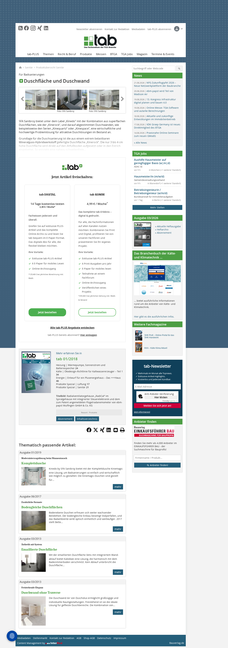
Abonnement (65, 418)
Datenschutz (104, 638)
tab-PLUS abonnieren (159, 29)
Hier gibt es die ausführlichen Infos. (154, 316)
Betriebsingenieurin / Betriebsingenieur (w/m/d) (150, 191)
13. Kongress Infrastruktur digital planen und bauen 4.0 (155, 101)
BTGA (113, 54)
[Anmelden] (178, 29)
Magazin (142, 54)
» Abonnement (163, 232)
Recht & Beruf (67, 54)
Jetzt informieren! (142, 412)
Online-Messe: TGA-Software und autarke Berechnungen (156, 109)
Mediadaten (138, 29)
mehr (118, 487)
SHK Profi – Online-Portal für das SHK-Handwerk (159, 336)
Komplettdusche (33, 463)
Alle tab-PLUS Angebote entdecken (72, 327)
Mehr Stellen (157, 207)
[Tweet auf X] (95, 431)
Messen (101, 54)
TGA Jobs (127, 54)
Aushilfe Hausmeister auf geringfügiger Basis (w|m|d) (152, 161)
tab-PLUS (33, 54)
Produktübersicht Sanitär (50, 67)
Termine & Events (162, 54)
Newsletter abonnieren (89, 29)
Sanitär (29, 67)
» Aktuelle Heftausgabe (168, 226)
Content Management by (31, 643)
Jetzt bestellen (47, 312)
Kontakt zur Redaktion (117, 29)
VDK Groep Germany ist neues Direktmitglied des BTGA (157, 126)
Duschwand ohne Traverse (40, 593)
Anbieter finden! (158, 465)
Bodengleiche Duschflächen (41, 507)
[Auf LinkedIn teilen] (109, 431)
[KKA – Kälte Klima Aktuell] (140, 348)
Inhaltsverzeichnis (87, 418)
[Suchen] (179, 68)
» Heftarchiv (161, 229)
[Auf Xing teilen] (102, 431)
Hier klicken (160, 397)
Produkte (86, 54)
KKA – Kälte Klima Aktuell (155, 348)
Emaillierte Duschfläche (39, 549)
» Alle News (140, 142)
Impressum (119, 638)
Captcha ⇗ (170, 401)
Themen (48, 54)
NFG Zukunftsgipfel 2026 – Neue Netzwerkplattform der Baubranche (157, 84)
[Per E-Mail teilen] (115, 430)
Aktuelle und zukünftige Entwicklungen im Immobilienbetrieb (154, 117)
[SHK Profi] (140, 336)
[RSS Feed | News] (20, 28)
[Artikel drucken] (122, 430)
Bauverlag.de (176, 642)
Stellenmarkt (40, 638)
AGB (79, 638)
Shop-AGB (89, 638)
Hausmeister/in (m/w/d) (149, 176)
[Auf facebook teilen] (89, 431)
